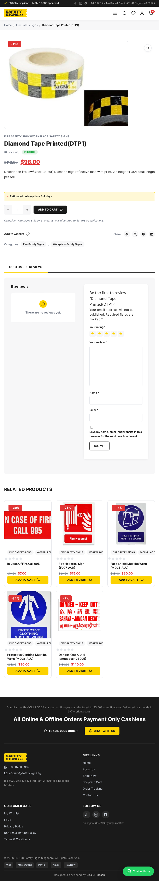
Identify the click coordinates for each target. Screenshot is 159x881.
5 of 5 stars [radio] (121, 334)
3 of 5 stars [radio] (107, 334)
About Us (89, 769)
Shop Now (89, 775)
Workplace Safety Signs (50, 136)
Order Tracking (92, 788)
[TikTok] (75, 3)
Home (8, 25)
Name (94, 392)
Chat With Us (104, 731)
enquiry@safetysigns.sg (25, 773)
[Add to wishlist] (47, 516)
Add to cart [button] (25, 579)
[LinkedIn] (152, 234)
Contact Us (90, 795)
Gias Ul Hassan (96, 874)
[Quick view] (47, 506)
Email (93, 410)
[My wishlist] (133, 13)
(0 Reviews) (11, 152)
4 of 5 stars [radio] (114, 334)
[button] (148, 48)
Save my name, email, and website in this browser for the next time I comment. (115, 434)
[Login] (142, 13)
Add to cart (48, 209)
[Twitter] (135, 234)
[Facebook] (85, 3)
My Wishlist (11, 813)
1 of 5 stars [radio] (92, 334)
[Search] (124, 13)
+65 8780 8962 (19, 767)
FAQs (7, 820)
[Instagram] (80, 3)
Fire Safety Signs (27, 25)
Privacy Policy (13, 826)
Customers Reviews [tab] (26, 267)
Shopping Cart (92, 782)
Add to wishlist (14, 234)
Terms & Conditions (17, 839)
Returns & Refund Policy (20, 832)
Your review (98, 342)
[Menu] (115, 13)
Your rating (97, 327)
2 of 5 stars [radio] (99, 334)
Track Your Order (63, 731)
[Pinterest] (143, 234)
